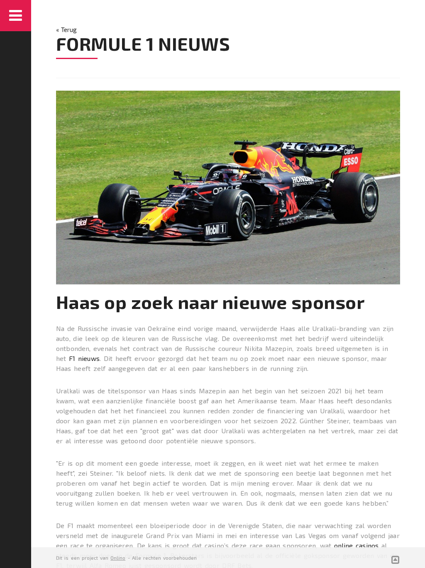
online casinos (356, 545)
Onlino (117, 558)
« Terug (66, 29)
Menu (15, 15)
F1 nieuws (84, 358)
